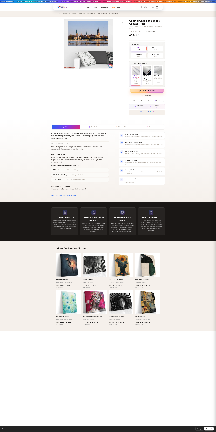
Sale (113, 7)
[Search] (141, 7)
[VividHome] (62, 7)
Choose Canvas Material (139, 63)
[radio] (139, 48)
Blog (118, 7)
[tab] (66, 127)
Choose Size (135, 44)
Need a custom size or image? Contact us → (63, 195)
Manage (199, 429)
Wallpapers (104, 7)
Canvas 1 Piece (91, 13)
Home (59, 13)
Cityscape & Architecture (78, 13)
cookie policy (47, 428)
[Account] (153, 7)
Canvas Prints (92, 7)
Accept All (209, 429)
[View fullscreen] (122, 21)
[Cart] (157, 7)
